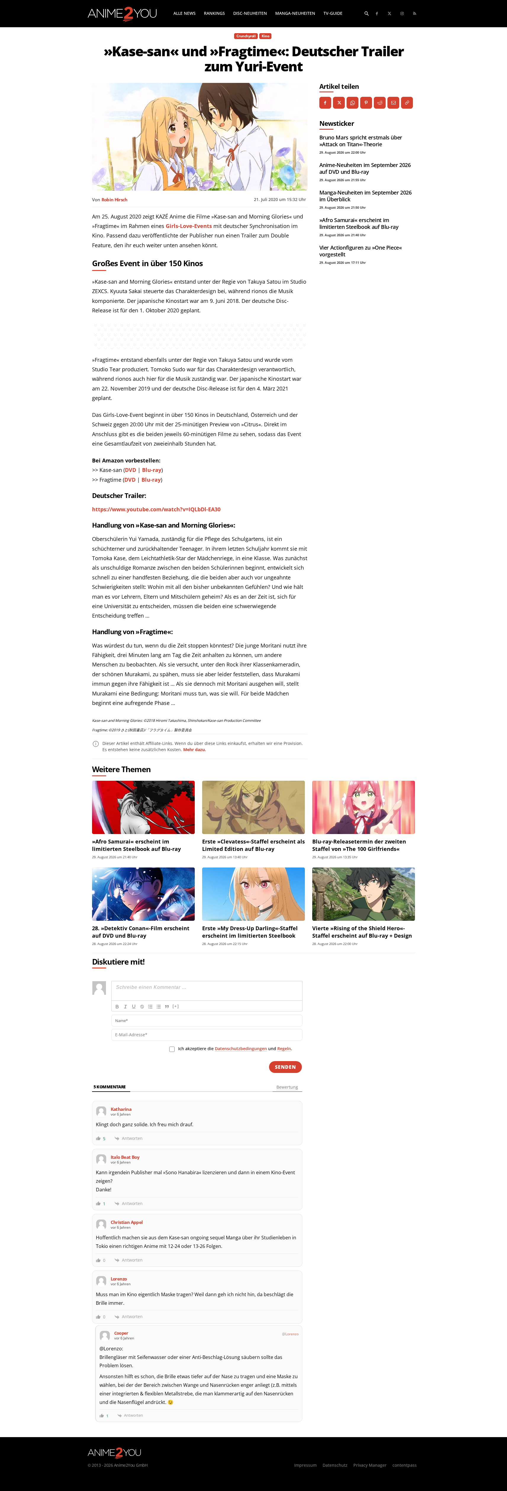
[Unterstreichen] (134, 1006)
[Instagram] (402, 14)
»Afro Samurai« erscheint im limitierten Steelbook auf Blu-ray (359, 223)
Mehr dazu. (194, 749)
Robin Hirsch (115, 200)
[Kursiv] (125, 1006)
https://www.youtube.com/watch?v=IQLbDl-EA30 (156, 509)
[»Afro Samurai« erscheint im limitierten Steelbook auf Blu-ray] (143, 807)
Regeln (284, 1048)
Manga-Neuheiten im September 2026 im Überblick (365, 196)
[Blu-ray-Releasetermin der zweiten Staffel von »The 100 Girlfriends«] (363, 807)
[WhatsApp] (352, 103)
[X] (339, 103)
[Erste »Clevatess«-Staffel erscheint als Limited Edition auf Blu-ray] (253, 807)
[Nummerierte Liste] (150, 1006)
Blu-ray (151, 469)
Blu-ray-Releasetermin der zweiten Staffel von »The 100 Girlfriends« (359, 845)
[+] (176, 1006)
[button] (367, 13)
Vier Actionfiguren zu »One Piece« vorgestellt (360, 251)
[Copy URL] (407, 103)
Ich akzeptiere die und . (235, 1048)
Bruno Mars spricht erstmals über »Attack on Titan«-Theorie (360, 141)
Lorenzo (292, 1333)
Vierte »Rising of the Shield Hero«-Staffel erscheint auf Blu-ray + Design (362, 932)
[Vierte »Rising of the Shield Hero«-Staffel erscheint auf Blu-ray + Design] (363, 894)
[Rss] (415, 14)
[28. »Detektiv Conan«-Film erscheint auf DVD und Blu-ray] (143, 894)
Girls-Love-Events (189, 225)
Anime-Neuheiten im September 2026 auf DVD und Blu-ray (365, 168)
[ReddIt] (380, 103)
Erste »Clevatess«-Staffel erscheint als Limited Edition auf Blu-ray (253, 845)
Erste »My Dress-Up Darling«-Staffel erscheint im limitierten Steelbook (250, 932)
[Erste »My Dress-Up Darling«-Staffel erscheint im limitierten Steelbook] (253, 894)
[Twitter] (390, 14)
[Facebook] (377, 14)
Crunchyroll (246, 35)
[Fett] (117, 1006)
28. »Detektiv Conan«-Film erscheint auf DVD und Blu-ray (140, 932)
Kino (265, 35)
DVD (130, 469)
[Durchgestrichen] (142, 1006)
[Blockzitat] (167, 1006)
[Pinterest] (366, 103)
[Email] (393, 103)
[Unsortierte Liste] (158, 1006)
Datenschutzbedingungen (241, 1048)
